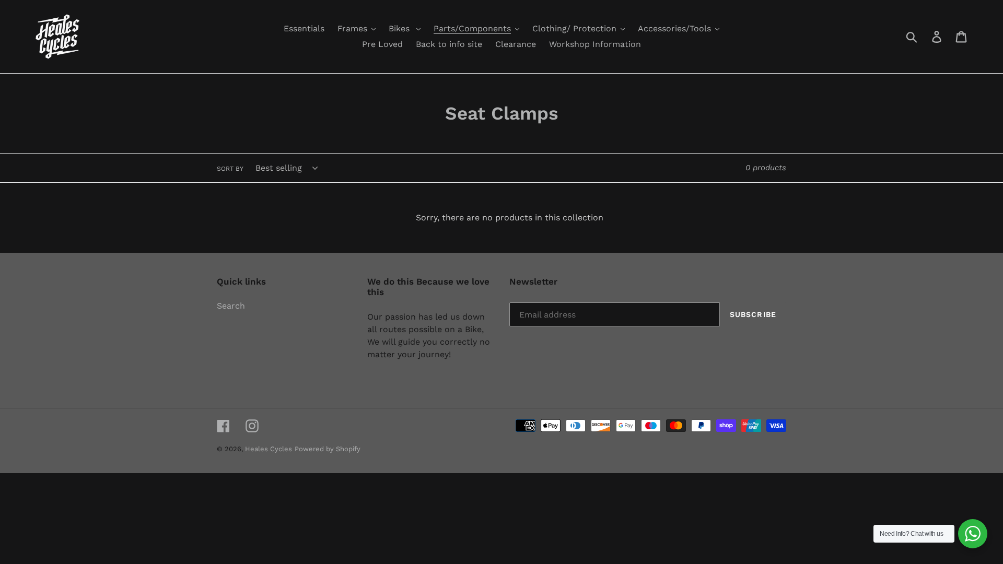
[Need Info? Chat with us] (972, 533)
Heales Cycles (268, 449)
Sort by (230, 168)
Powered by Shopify (327, 449)
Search (231, 306)
